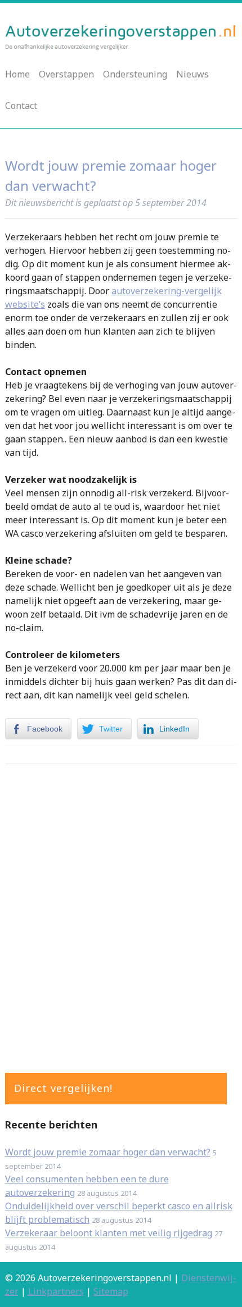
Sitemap (110, 1291)
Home (17, 74)
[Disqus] (121, 915)
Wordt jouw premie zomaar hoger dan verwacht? (107, 1152)
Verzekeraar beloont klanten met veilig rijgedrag (108, 1233)
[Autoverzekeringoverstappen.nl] (121, 47)
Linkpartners (56, 1291)
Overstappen (66, 74)
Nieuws (192, 74)
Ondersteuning (135, 74)
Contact (21, 105)
